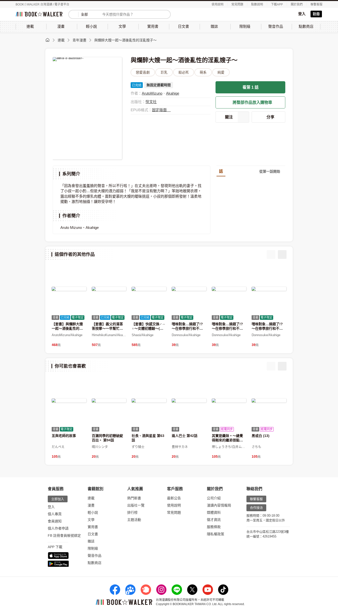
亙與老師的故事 (64, 436)
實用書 (93, 527)
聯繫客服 (316, 4)
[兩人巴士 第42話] (189, 400)
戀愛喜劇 (143, 72)
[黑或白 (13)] (269, 400)
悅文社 (151, 102)
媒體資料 (214, 512)
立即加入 (57, 499)
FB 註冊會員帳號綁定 (64, 535)
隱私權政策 (215, 534)
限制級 (93, 548)
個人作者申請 (58, 528)
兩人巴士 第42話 (184, 436)
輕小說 (93, 512)
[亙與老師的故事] (69, 400)
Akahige (172, 93)
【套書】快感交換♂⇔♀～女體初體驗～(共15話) (149, 328)
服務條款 (214, 527)
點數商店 (94, 563)
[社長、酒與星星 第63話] (149, 400)
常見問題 (237, 4)
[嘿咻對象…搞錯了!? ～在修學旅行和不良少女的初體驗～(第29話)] (269, 288)
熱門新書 (134, 498)
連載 (61, 40)
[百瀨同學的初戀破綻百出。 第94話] (109, 400)
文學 (91, 520)
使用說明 (217, 4)
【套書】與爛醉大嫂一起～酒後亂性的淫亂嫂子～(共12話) (67, 328)
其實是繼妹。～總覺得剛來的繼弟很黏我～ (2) (227, 440)
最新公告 (174, 498)
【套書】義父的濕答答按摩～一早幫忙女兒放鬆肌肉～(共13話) (109, 328)
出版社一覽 (136, 505)
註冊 (316, 14)
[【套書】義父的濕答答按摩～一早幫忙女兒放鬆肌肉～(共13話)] (109, 288)
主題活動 (134, 520)
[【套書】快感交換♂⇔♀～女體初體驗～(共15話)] (149, 288)
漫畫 (91, 505)
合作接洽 (256, 507)
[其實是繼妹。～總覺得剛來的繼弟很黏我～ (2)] (229, 400)
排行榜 (132, 512)
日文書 (93, 534)
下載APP (277, 4)
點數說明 (257, 4)
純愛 (220, 72)
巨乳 (164, 72)
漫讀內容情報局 (219, 505)
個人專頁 (55, 514)
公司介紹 (214, 498)
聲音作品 (94, 556)
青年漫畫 (79, 40)
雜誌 (91, 541)
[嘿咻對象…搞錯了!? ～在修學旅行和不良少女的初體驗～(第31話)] (189, 288)
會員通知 (55, 521)
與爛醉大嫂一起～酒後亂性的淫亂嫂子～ (125, 40)
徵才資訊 (214, 520)
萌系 (203, 72)
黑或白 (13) (260, 436)
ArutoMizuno (152, 93)
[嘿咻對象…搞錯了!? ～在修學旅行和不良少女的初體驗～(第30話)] (229, 288)
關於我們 (297, 4)
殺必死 (183, 72)
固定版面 (160, 110)
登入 (302, 14)
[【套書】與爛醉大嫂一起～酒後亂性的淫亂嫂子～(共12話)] (69, 288)
